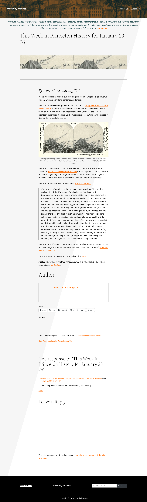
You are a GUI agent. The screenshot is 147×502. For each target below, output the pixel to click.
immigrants (52, 341)
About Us (124, 9)
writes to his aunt (83, 183)
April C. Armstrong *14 (65, 287)
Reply (41, 390)
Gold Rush (43, 341)
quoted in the (62, 171)
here (83, 256)
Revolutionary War (65, 341)
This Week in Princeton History (89, 336)
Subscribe (135, 9)
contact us (55, 265)
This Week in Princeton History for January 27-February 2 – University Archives (70, 378)
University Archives (16, 9)
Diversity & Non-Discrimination (74, 498)
